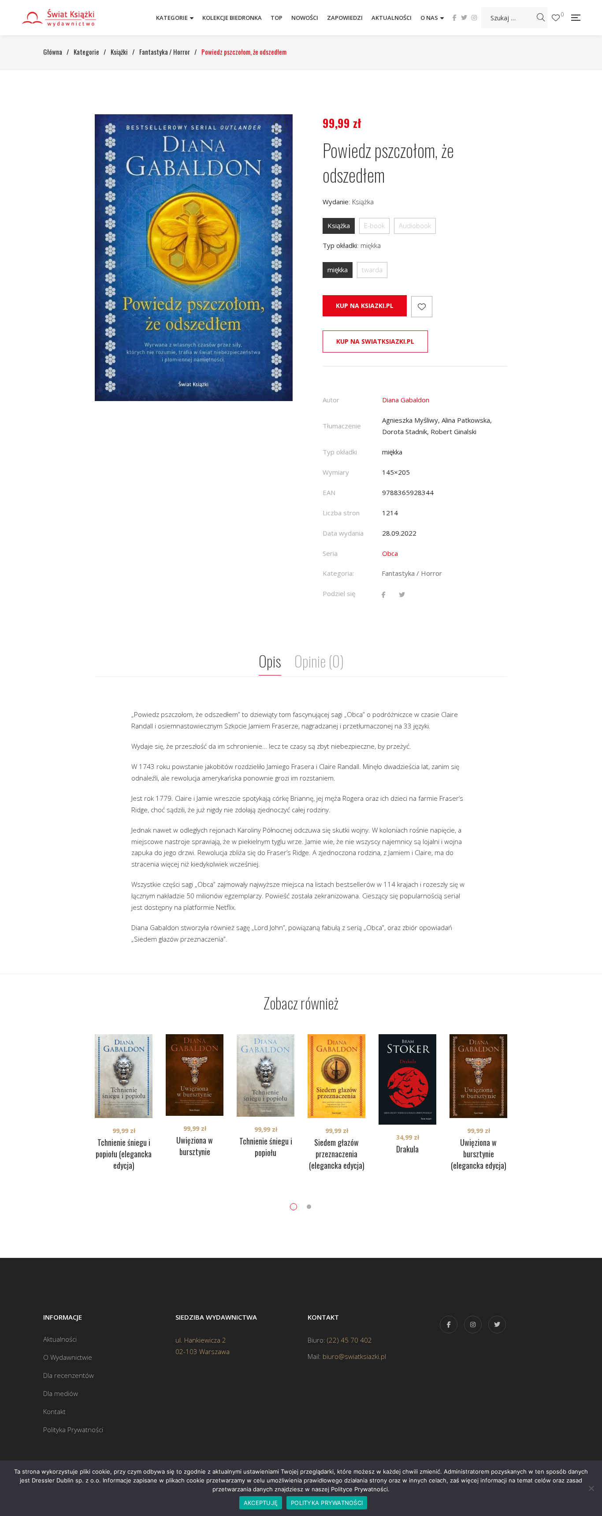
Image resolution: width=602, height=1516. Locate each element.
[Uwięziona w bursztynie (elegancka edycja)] (478, 1076)
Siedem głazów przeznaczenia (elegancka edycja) (336, 1154)
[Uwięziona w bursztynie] (194, 1075)
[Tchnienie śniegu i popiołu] (265, 1075)
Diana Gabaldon (405, 399)
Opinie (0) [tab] (319, 660)
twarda (372, 269)
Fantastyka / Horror (412, 573)
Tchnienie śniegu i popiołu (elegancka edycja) (124, 1154)
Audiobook (415, 225)
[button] (278, 129)
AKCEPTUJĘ (261, 1502)
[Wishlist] (556, 18)
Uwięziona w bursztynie (194, 1145)
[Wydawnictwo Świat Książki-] (68, 17)
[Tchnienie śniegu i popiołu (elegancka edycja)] (123, 1076)
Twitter (464, 18)
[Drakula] (407, 1079)
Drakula (407, 1149)
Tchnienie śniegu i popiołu (265, 1146)
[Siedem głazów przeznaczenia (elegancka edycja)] (336, 1076)
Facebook (455, 18)
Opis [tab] (270, 660)
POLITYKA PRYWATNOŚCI (327, 1502)
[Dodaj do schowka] (421, 306)
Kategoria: (338, 573)
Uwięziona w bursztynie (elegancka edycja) (478, 1154)
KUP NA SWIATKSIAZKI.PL (375, 341)
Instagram (474, 18)
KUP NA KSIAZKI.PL (365, 305)
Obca (390, 553)
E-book (374, 225)
